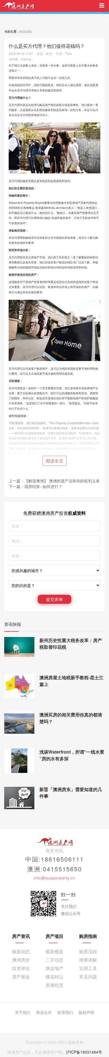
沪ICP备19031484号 (84, 1052)
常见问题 (88, 976)
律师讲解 (88, 960)
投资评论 (21, 968)
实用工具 (88, 968)
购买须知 (26, 31)
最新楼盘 (54, 951)
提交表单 (54, 599)
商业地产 (54, 968)
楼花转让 (54, 976)
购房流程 (88, 951)
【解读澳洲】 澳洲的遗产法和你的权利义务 (62, 480)
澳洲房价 (21, 960)
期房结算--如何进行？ (43, 486)
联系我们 (65, 1012)
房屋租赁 (54, 985)
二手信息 (54, 960)
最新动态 (21, 951)
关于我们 (22, 1012)
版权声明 (86, 1012)
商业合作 (44, 1012)
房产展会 (21, 976)
